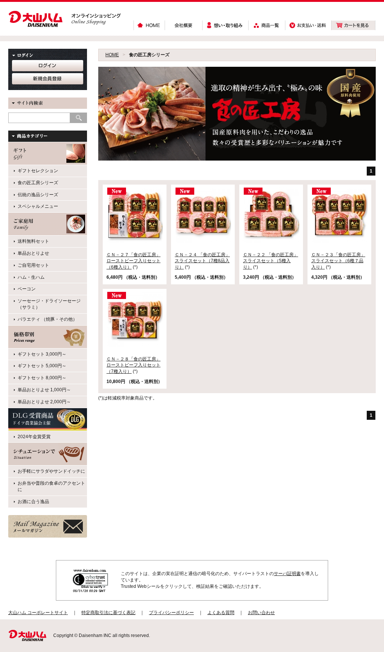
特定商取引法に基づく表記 (108, 612)
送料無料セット (33, 241)
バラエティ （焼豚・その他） (47, 319)
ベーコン (27, 288)
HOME (112, 54)
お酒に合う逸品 (33, 501)
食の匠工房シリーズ (38, 182)
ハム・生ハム (31, 277)
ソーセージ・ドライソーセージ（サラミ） (49, 304)
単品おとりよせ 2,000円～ (44, 401)
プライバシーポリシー (171, 612)
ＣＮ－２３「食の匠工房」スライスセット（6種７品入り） (338, 261)
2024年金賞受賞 (34, 436)
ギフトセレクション (38, 170)
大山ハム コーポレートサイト (38, 612)
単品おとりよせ (33, 253)
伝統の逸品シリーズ (38, 194)
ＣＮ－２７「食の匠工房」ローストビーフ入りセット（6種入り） (133, 261)
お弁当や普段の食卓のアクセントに (51, 486)
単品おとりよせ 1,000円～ (44, 389)
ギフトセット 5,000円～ (42, 365)
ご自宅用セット (33, 265)
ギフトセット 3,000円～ (42, 354)
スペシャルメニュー (38, 206)
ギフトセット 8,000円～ (42, 377)
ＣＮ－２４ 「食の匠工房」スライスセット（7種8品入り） (202, 261)
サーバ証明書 (287, 573)
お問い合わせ (261, 612)
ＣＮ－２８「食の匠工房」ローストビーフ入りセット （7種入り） (133, 365)
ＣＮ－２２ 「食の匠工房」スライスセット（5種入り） (270, 261)
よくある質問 (220, 612)
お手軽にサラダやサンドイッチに (51, 471)
